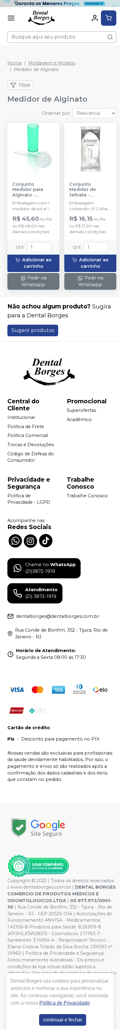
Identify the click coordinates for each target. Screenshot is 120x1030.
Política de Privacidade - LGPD (28, 499)
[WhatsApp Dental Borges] (15, 540)
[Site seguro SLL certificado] (38, 828)
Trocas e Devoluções (30, 444)
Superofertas (81, 410)
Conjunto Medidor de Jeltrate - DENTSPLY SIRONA (82, 190)
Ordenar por (56, 113)
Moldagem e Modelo (51, 63)
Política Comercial (27, 435)
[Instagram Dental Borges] (30, 540)
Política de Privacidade (64, 1003)
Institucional (21, 417)
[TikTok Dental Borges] (46, 540)
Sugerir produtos (32, 330)
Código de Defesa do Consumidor (30, 457)
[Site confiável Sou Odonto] (38, 866)
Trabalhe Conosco (87, 495)
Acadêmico (79, 419)
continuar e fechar (62, 1019)
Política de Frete (25, 426)
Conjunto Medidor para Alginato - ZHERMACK (27, 190)
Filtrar (24, 85)
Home (14, 63)
